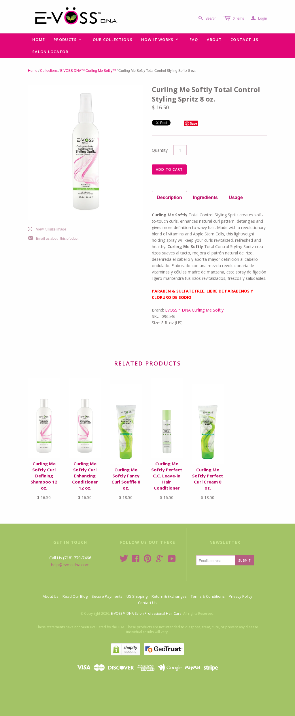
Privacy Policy (240, 596)
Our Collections (113, 39)
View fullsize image (47, 229)
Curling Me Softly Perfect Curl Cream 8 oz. (207, 479)
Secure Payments (107, 596)
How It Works (160, 39)
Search (211, 18)
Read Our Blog (75, 596)
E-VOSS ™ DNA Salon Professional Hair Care (146, 613)
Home (38, 39)
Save (193, 123)
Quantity (160, 150)
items (238, 18)
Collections (49, 70)
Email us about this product (53, 238)
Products (68, 39)
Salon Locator (50, 51)
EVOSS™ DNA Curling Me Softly (194, 310)
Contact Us (244, 39)
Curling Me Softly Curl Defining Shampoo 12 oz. (44, 476)
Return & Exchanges (169, 596)
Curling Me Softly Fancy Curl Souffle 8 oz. (125, 479)
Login (259, 18)
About (214, 39)
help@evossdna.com (70, 564)
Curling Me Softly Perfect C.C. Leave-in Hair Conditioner (166, 476)
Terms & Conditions (208, 596)
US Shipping (137, 596)
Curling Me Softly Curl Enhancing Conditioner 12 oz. (85, 476)
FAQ (194, 39)
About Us (50, 596)
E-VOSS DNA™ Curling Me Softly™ (88, 70)
